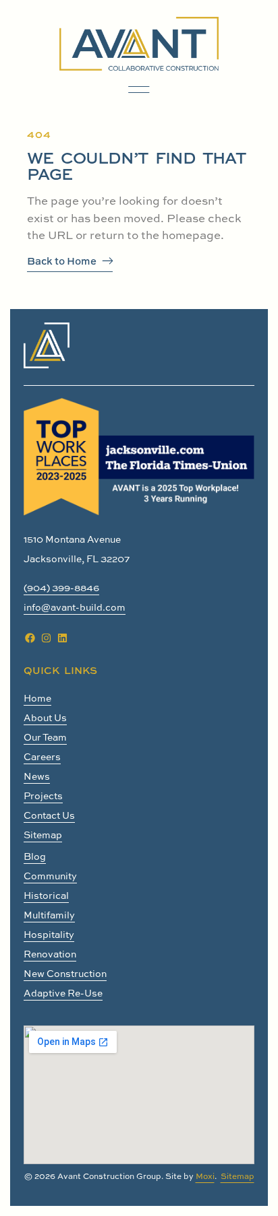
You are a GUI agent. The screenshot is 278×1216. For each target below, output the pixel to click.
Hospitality (49, 934)
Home (37, 697)
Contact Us (49, 815)
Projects (43, 795)
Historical (46, 895)
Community (50, 875)
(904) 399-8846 (61, 587)
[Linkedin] (62, 638)
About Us (45, 717)
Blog (35, 856)
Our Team (45, 737)
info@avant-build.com (75, 607)
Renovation (50, 953)
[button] (139, 89)
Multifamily (49, 914)
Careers (42, 756)
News (37, 776)
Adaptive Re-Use (63, 992)
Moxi (205, 1176)
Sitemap (43, 834)
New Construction (65, 973)
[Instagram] (46, 638)
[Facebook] (30, 638)
